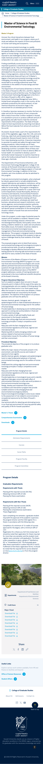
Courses (21, 445)
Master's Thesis (7, 412)
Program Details (21, 431)
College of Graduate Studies (14, 9)
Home (7, 13)
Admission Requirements (21, 438)
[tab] (22, 431)
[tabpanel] (22, 516)
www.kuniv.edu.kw (15, 550)
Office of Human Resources (11, 674)
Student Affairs (7, 678)
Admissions (20, 695)
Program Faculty (21, 458)
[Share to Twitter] (14, 649)
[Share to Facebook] (18, 649)
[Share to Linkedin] (22, 649)
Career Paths (21, 452)
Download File (9, 613)
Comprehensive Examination (12, 417)
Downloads (6, 422)
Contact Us (30, 695)
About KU (9, 695)
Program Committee (21, 465)
